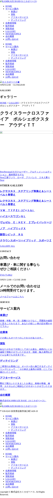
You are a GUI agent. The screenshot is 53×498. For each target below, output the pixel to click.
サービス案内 (11, 9)
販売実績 (9, 26)
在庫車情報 (10, 23)
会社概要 (9, 36)
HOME (8, 6)
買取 (13, 14)
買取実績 (9, 28)
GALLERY (10, 31)
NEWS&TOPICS (13, 34)
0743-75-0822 (6, 275)
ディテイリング (18, 20)
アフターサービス (19, 17)
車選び (14, 11)
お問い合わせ (11, 39)
